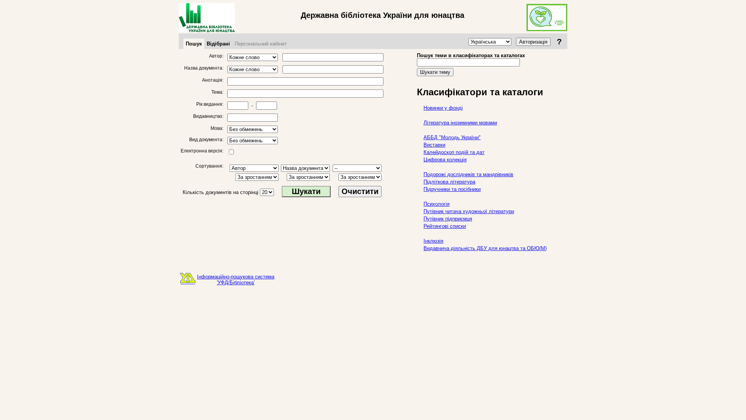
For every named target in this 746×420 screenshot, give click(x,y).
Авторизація (533, 42)
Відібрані (218, 44)
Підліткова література (449, 182)
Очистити (360, 191)
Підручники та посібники (452, 189)
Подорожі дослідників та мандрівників (468, 174)
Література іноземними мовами (460, 123)
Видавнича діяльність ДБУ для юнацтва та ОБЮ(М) (485, 248)
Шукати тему (435, 72)
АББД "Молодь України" (452, 137)
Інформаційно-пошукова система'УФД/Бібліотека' (235, 279)
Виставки (434, 145)
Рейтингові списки (445, 226)
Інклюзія (433, 241)
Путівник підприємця (448, 219)
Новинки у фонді (443, 108)
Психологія (437, 204)
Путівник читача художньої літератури (469, 211)
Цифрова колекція (445, 160)
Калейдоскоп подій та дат (454, 152)
